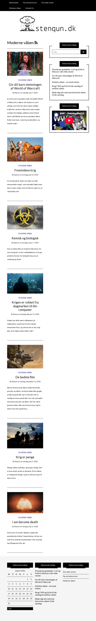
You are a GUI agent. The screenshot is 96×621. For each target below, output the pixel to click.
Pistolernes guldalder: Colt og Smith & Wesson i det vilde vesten (68, 70)
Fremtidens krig (25, 170)
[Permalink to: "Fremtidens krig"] (25, 149)
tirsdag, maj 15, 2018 (30, 527)
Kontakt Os (30, 8)
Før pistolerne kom (30, 3)
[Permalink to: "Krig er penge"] (25, 435)
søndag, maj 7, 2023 (30, 93)
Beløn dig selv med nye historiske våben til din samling (69, 93)
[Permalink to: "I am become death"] (25, 502)
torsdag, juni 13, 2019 (30, 175)
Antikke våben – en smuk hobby (65, 82)
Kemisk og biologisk (25, 238)
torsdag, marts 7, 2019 (30, 243)
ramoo (17, 93)
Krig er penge (25, 457)
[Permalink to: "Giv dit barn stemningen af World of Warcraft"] (25, 64)
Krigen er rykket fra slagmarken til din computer (25, 306)
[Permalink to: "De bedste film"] (25, 356)
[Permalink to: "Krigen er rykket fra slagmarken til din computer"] (25, 283)
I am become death (25, 522)
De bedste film (25, 377)
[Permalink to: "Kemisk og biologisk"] (25, 217)
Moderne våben (15, 8)
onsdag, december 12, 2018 (30, 382)
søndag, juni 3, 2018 (30, 461)
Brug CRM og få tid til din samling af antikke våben (67, 87)
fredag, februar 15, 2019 (30, 314)
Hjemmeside (13, 3)
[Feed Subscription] (36, 42)
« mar (10, 608)
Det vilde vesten (48, 3)
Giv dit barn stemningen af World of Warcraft (25, 86)
